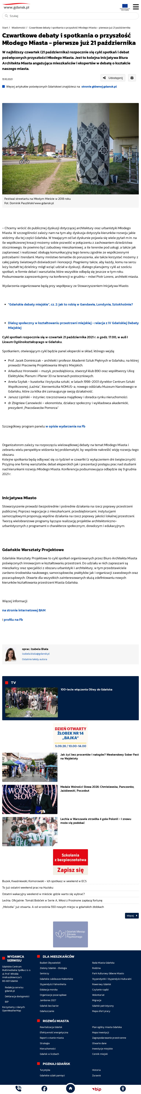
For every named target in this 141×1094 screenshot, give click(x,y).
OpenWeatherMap (11, 1010)
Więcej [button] (130, 916)
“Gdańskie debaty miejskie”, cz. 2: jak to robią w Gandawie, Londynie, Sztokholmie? (70, 304)
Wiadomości (18, 28)
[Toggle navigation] (136, 6)
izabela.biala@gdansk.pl (36, 654)
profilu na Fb (13, 619)
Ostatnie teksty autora (34, 659)
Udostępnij (116, 78)
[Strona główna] (18, 1089)
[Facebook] (44, 1089)
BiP (7, 1002)
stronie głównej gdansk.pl (99, 86)
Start (5, 28)
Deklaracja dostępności (17, 996)
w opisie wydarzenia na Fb (65, 426)
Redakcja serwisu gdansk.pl (14, 989)
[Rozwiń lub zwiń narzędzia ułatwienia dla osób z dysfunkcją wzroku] (122, 1089)
